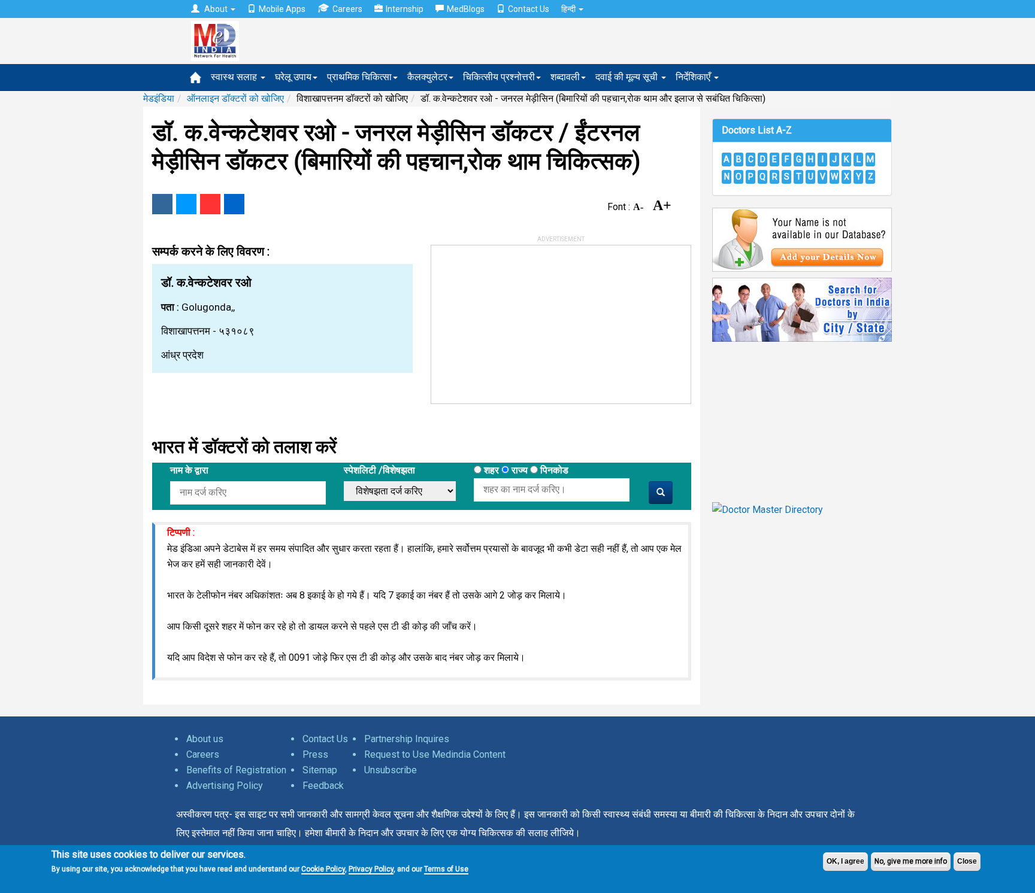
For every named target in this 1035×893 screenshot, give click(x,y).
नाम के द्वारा (189, 470)
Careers (347, 9)
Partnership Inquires (406, 739)
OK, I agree (845, 861)
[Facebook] (162, 204)
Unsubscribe (390, 770)
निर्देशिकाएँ (694, 77)
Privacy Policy (371, 869)
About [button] (215, 9)
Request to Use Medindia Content (435, 754)
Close (967, 861)
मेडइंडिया (158, 98)
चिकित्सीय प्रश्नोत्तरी (499, 77)
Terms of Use (446, 869)
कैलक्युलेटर (427, 77)
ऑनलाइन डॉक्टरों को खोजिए (235, 98)
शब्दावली (565, 77)
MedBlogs (466, 9)
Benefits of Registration (236, 770)
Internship (404, 9)
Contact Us (528, 9)
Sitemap (319, 770)
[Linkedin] (234, 204)
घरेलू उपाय (293, 77)
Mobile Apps (282, 9)
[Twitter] (186, 204)
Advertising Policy (224, 785)
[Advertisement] (521, 320)
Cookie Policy (323, 869)
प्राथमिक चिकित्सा (359, 77)
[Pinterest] (210, 204)
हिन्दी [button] (569, 9)
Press (315, 754)
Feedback (323, 785)
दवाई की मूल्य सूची (627, 77)
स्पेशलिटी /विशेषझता (379, 470)
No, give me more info (910, 861)
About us (204, 739)
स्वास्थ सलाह (235, 77)
